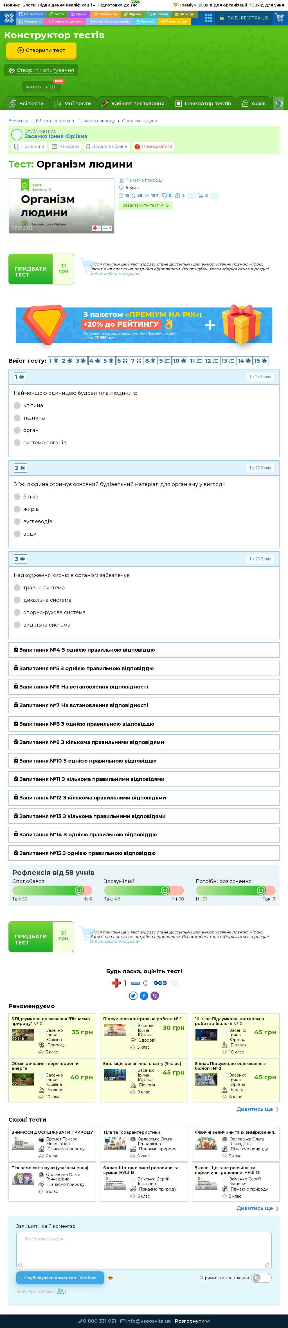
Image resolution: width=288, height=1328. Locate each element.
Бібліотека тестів (53, 120)
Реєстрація (254, 18)
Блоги (29, 5)
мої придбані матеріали (115, 273)
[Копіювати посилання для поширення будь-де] (133, 995)
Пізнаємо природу (96, 120)
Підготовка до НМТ (119, 4)
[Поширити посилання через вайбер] (154, 995)
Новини (12, 5)
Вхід (233, 18)
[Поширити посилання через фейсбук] (144, 995)
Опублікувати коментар (60, 1277)
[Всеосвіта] (9, 18)
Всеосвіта (18, 120)
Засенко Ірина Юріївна (55, 136)
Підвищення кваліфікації (67, 5)
